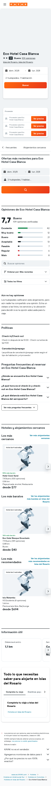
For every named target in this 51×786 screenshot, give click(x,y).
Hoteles (33, 774)
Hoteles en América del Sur (14, 777)
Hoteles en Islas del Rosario (19, 712)
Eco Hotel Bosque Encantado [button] (16, 538)
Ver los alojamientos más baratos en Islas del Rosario (38, 499)
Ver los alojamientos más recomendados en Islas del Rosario (39, 561)
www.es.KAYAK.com (19, 774)
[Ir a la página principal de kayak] (18, 4)
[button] (5, 4)
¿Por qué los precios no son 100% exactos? (20, 760)
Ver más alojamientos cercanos (40, 436)
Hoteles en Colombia (36, 777)
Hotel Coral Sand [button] (10, 475)
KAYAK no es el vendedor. (16, 749)
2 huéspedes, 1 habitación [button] (19, 77)
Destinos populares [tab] (37, 692)
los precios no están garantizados (24, 741)
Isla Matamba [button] (9, 597)
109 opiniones (28, 58)
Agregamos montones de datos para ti (23, 754)
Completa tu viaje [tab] (14, 692)
